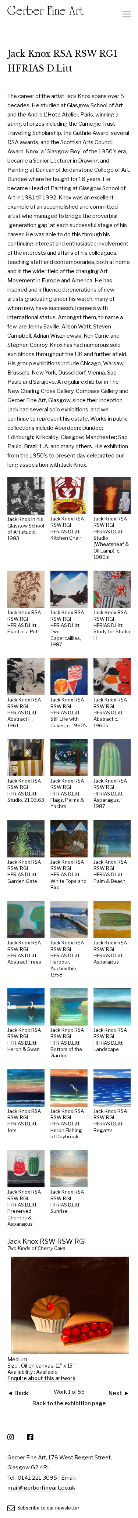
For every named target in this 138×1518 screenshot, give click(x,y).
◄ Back (17, 1393)
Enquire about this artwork (41, 1378)
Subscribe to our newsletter (47, 1508)
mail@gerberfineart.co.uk (41, 1487)
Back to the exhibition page (69, 1403)
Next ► (119, 1393)
